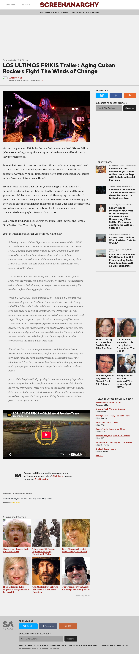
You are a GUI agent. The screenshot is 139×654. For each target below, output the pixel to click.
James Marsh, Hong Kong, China (110, 429)
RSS (69, 626)
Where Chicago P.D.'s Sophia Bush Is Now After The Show (104, 343)
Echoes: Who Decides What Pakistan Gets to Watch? (122, 240)
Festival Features (48, 12)
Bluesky (30, 626)
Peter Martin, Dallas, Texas (108, 402)
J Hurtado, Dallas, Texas (107, 422)
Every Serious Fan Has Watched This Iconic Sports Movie (125, 381)
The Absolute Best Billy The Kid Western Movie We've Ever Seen (45, 589)
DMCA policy (41, 479)
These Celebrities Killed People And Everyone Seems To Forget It (16, 589)
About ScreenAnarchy (29, 645)
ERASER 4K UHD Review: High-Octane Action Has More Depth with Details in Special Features (122, 174)
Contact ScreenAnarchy (53, 645)
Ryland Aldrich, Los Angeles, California (114, 442)
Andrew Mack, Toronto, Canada (110, 409)
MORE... (99, 456)
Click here (57, 476)
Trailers (64, 12)
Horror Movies (92, 12)
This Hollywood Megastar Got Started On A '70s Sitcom (105, 379)
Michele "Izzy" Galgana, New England (113, 436)
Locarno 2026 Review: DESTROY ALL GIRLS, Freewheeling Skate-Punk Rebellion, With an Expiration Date (122, 260)
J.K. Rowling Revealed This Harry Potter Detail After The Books (126, 345)
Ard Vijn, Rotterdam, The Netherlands (113, 416)
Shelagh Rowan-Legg (106, 449)
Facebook (49, 626)
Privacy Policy (73, 645)
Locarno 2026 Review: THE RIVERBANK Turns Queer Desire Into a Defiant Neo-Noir (122, 194)
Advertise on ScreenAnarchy (115, 645)
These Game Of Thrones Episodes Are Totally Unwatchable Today (43, 551)
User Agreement (90, 645)
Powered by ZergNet (82, 596)
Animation (77, 12)
